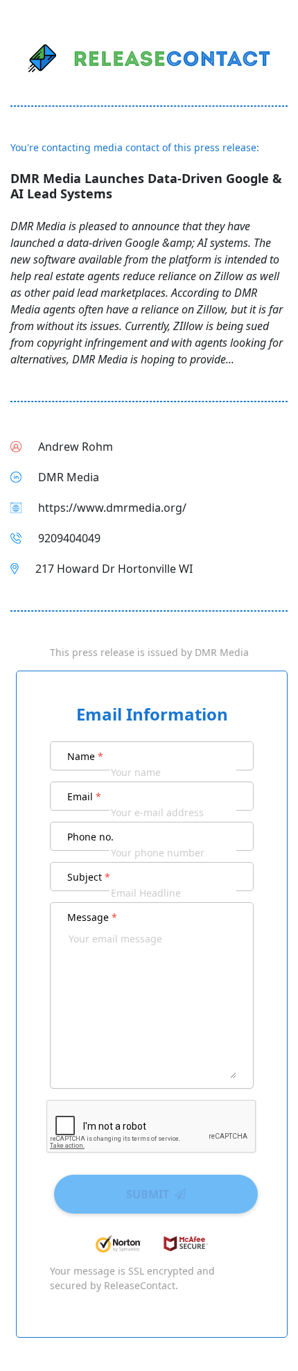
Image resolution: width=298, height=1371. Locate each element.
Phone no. (90, 836)
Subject (88, 876)
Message (92, 917)
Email (84, 796)
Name (85, 756)
